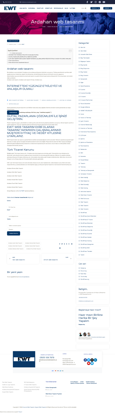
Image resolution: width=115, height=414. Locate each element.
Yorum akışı (83, 276)
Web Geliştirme (84, 181)
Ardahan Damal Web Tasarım (32, 243)
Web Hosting (84, 188)
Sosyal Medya (84, 159)
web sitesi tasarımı (85, 191)
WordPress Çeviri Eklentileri (88, 216)
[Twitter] (91, 2)
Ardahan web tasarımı (17, 53)
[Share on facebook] (59, 244)
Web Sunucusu (84, 198)
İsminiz (9, 200)
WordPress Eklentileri (86, 223)
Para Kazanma (84, 145)
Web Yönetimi (84, 209)
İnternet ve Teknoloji (86, 128)
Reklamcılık (83, 149)
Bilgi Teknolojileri (85, 57)
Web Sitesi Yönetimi (86, 195)
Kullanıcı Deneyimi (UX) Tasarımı (10, 389)
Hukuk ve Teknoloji (85, 117)
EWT (23, 44)
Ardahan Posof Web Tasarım (33, 248)
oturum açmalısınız (24, 276)
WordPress (83, 212)
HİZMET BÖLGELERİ (52, 26)
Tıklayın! (20, 411)
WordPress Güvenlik (86, 233)
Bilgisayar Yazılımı (85, 61)
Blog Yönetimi (84, 75)
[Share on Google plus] (69, 244)
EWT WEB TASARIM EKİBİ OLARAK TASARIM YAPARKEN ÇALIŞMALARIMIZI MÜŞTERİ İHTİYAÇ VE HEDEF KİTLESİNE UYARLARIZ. (40, 58)
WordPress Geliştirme (86, 226)
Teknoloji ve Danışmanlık (87, 170)
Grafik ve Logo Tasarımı (8, 384)
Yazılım (82, 254)
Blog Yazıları (83, 72)
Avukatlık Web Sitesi (86, 54)
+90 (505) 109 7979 (83, 297)
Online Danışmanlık (51, 387)
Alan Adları (83, 50)
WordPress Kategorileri (87, 244)
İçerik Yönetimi (84, 121)
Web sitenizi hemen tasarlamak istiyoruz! (19, 62)
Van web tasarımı (23, 259)
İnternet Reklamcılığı (86, 124)
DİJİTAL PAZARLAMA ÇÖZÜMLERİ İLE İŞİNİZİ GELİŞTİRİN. (23, 56)
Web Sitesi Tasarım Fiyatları (54, 393)
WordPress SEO (85, 247)
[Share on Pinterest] (72, 244)
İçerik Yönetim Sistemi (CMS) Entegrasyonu (31, 390)
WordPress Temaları (86, 251)
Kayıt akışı (83, 273)
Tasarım (82, 163)
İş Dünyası (83, 135)
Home (43, 26)
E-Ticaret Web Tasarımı (30, 384)
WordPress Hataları (86, 237)
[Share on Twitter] (62, 244)
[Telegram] (100, 2)
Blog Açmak (83, 65)
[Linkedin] (95, 360)
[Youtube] (104, 2)
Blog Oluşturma (84, 68)
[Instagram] (96, 2)
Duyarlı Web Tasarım (7, 392)
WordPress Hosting (86, 240)
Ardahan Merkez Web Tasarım (15, 248)
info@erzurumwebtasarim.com (86, 301)
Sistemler (83, 156)
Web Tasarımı (84, 205)
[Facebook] (87, 2)
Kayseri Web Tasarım (40, 407)
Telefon (9, 219)
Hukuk (82, 114)
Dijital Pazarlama (85, 86)
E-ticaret (83, 96)
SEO (81, 152)
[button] (95, 8)
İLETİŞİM (22, 191)
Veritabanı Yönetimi (86, 174)
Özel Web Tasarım (7, 382)
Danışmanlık (83, 79)
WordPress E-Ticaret (86, 219)
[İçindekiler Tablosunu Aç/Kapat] (69, 50)
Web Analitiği (84, 177)
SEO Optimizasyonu (29, 382)
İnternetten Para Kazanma (88, 131)
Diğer (81, 82)
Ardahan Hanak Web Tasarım (32, 245)
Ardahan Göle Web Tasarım (15, 245)
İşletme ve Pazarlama (86, 142)
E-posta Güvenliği (85, 93)
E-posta (82, 89)
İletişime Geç (82, 324)
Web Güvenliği (84, 184)
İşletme (82, 138)
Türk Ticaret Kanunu (14, 60)
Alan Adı (82, 47)
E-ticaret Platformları (86, 100)
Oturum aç (83, 270)
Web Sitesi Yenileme (7, 387)
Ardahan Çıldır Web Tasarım (15, 243)
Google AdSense (85, 107)
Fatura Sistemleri (85, 103)
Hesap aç (83, 268)
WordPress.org (84, 279)
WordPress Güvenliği (86, 230)
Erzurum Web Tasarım (28, 407)
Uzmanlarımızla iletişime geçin (98, 337)
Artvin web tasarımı (57, 259)
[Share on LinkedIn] (64, 244)
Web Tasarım (84, 202)
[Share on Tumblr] (66, 244)
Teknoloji (83, 166)
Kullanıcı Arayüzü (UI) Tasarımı (32, 387)
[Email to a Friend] (60, 248)
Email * (8, 210)
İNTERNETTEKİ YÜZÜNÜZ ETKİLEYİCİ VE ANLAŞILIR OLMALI (24, 55)
